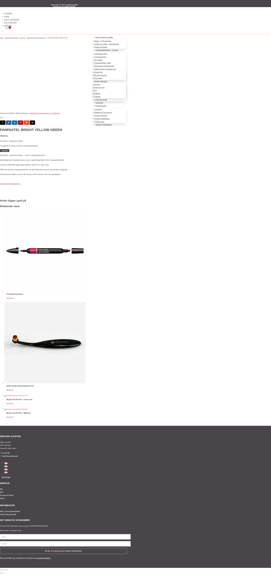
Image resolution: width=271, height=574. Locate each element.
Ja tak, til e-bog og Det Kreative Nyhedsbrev (63, 551)
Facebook (8, 122)
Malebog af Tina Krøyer (103, 112)
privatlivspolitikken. (43, 558)
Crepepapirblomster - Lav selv (15, 38)
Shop (6, 16)
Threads (32, 122)
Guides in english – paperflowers (106, 44)
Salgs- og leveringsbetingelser (10, 511)
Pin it (20, 122)
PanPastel (56, 113)
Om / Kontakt (10, 22)
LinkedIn (14, 122)
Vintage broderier (100, 116)
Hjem (1, 38)
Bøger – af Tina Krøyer (102, 41)
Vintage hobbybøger (102, 119)
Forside (8, 13)
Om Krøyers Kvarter (6, 495)
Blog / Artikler (11, 19)
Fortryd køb (6, 477)
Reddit (26, 122)
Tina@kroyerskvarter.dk (10, 456)
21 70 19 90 (6, 453)
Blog (1, 489)
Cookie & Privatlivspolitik (8, 514)
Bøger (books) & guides (104, 37)
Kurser (2, 498)
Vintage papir (99, 122)
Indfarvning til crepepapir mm (36, 38)
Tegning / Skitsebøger (103, 125)
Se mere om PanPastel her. (10, 184)
